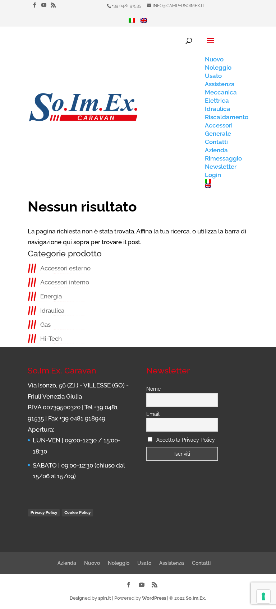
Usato (144, 563)
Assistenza (171, 563)
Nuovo (92, 563)
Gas (45, 324)
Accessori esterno (65, 268)
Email (153, 414)
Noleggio (118, 563)
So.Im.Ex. (196, 598)
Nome (153, 389)
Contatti (201, 563)
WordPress (154, 598)
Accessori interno (64, 282)
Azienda (67, 563)
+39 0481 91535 (126, 5)
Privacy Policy (44, 512)
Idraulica (52, 310)
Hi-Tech (51, 338)
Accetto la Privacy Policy (185, 440)
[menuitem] (132, 22)
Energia (51, 296)
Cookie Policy (77, 512)
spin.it (104, 598)
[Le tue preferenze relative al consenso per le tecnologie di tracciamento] (263, 596)
